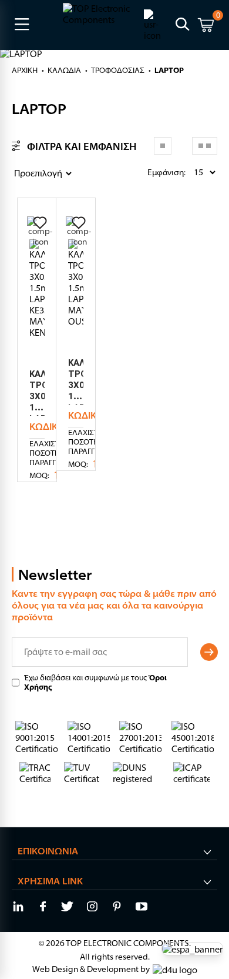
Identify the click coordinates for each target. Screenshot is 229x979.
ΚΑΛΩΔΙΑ (64, 70)
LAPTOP (169, 70)
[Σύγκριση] (39, 232)
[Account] (155, 23)
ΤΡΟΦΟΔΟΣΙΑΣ (117, 70)
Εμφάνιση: (150, 172)
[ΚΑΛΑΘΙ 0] (205, 27)
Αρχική (25, 70)
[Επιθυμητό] (39, 223)
